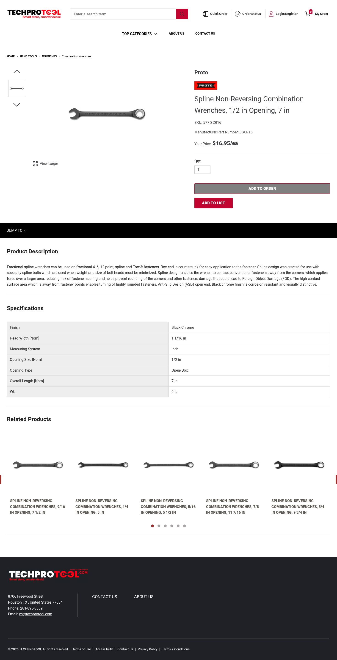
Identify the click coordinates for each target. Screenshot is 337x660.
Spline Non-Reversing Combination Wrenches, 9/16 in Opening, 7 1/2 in (37, 507)
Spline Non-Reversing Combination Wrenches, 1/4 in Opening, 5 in (101, 507)
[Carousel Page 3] (165, 526)
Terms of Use (81, 649)
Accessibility (104, 649)
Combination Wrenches (76, 56)
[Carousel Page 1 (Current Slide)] (152, 526)
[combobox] (129, 14)
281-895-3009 (31, 608)
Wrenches (49, 56)
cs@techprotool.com (35, 614)
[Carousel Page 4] (171, 526)
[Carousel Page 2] (158, 526)
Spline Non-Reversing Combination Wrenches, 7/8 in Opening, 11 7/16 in (232, 507)
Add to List (213, 203)
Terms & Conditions (176, 649)
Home (11, 56)
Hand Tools (28, 56)
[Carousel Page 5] (178, 526)
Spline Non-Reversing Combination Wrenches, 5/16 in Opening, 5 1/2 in (168, 507)
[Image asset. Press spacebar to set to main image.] (16, 88)
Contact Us (205, 33)
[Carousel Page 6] (184, 526)
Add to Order (262, 188)
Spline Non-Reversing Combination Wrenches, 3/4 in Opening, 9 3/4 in (297, 507)
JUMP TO (15, 230)
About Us (176, 33)
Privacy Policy (147, 649)
